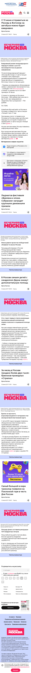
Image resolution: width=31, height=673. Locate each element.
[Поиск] (24, 13)
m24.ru (25, 359)
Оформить (10, 607)
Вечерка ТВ (19, 586)
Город (15, 34)
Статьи (5, 589)
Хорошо (15, 670)
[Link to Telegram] (18, 578)
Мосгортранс (18, 89)
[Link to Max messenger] (2, 578)
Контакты (8, 624)
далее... (8, 123)
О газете (12, 617)
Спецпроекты (19, 591)
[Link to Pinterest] (2, 582)
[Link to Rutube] (25, 578)
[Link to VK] (6, 578)
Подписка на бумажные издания (15, 619)
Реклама (18, 617)
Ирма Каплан (5, 31)
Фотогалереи (7, 593)
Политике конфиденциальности (19, 667)
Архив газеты (19, 589)
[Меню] (28, 13)
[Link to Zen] (14, 578)
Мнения (5, 591)
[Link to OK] (10, 578)
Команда (23, 622)
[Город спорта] (20, 12)
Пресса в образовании (21, 593)
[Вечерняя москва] (15, 631)
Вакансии (17, 622)
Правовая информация (19, 624)
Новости (6, 586)
